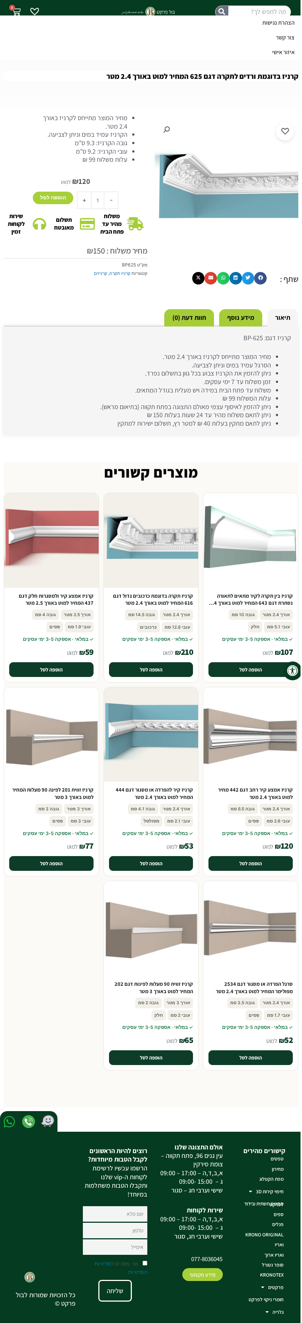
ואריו (279, 1244)
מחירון (278, 1169)
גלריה (278, 1312)
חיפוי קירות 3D (270, 1191)
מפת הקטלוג (271, 1179)
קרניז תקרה (119, 273)
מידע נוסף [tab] (240, 317)
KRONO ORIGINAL (264, 1234)
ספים (279, 1214)
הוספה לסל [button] (250, 669)
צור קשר (285, 37)
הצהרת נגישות (278, 23)
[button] (166, 129)
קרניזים (100, 273)
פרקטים (276, 1287)
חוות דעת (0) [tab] (189, 317)
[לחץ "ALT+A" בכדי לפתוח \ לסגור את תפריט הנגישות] (292, 671)
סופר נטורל (273, 1264)
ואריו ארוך (274, 1255)
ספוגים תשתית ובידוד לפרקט (264, 1203)
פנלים (278, 1224)
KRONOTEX (272, 1274)
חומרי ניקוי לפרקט (266, 1299)
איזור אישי (283, 52)
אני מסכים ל (121, 1267)
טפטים (277, 1158)
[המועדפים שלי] (34, 12)
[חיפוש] (221, 12)
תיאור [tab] (282, 317)
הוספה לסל (53, 197)
